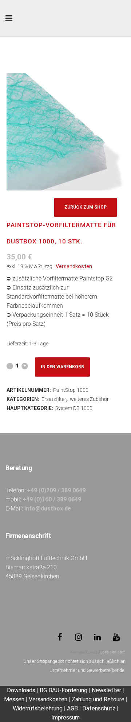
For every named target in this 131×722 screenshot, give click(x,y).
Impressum (65, 717)
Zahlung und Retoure (98, 699)
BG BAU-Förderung (63, 690)
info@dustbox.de (47, 508)
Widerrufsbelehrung (38, 708)
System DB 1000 (73, 408)
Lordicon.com (113, 652)
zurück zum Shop (85, 207)
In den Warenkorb (62, 366)
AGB (72, 708)
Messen (14, 699)
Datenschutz (98, 708)
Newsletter (106, 690)
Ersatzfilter (53, 399)
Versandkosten (74, 266)
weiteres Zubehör (89, 399)
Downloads (22, 690)
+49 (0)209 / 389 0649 (56, 490)
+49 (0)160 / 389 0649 (52, 499)
